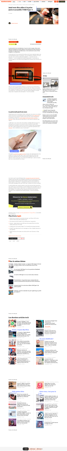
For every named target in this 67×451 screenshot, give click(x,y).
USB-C (18, 240)
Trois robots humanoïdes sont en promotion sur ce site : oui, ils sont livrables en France (23, 343)
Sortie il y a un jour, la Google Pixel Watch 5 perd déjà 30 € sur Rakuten (23, 395)
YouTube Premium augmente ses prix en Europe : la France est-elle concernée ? (23, 404)
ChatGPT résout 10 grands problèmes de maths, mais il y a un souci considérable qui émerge (50, 111)
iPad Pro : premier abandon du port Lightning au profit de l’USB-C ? (27, 291)
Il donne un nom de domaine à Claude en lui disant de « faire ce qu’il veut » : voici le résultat (51, 343)
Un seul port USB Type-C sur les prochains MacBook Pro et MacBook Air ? (27, 270)
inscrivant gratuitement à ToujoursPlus (27, 212)
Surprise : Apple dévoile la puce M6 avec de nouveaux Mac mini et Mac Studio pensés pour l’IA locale (24, 334)
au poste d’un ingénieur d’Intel (19, 154)
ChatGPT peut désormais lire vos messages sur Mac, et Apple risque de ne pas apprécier (51, 406)
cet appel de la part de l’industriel (32, 178)
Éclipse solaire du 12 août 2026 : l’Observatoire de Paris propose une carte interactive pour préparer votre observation (50, 116)
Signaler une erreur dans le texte (15, 235)
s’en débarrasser (36, 115)
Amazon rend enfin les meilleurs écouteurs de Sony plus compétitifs (50, 332)
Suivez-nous (39, 41)
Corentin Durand (14, 23)
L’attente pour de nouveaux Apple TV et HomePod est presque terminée (24, 226)
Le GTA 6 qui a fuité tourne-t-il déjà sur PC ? (51, 423)
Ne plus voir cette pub (13, 39)
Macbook (10, 127)
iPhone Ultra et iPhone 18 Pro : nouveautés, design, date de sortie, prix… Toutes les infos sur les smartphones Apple (50, 106)
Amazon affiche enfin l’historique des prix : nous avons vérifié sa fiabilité (51, 351)
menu (14, 1)
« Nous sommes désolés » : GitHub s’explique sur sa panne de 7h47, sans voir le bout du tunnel (51, 415)
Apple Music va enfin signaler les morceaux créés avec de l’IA (50, 384)
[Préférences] (57, 1)
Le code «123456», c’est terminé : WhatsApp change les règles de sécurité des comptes (24, 323)
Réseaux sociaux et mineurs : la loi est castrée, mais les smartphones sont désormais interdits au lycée (24, 351)
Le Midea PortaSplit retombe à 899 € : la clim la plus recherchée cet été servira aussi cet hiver (52, 100)
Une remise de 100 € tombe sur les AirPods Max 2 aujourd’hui (23, 221)
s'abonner (62, 1)
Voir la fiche (47, 326)
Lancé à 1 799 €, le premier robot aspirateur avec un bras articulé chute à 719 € (23, 384)
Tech (57, 4)
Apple (19, 216)
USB (14, 240)
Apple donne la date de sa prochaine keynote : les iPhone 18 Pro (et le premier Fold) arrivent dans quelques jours (24, 219)
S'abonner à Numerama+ (24, 207)
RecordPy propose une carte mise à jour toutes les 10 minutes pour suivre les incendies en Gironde (50, 122)
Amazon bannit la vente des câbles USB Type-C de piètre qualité (26, 286)
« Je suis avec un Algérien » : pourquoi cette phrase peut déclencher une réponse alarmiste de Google (51, 360)
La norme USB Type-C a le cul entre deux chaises (26, 274)
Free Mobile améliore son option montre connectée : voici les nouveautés (23, 422)
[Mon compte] (55, 1)
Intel (10, 240)
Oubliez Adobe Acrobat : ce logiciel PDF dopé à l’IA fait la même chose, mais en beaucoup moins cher (27, 264)
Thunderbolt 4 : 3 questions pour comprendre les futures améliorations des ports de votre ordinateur (27, 280)
